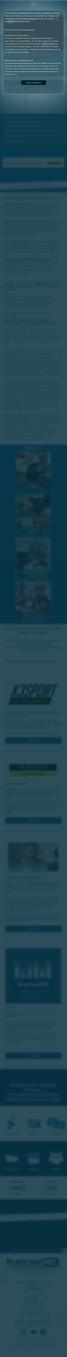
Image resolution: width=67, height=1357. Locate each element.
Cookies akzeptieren (33, 83)
